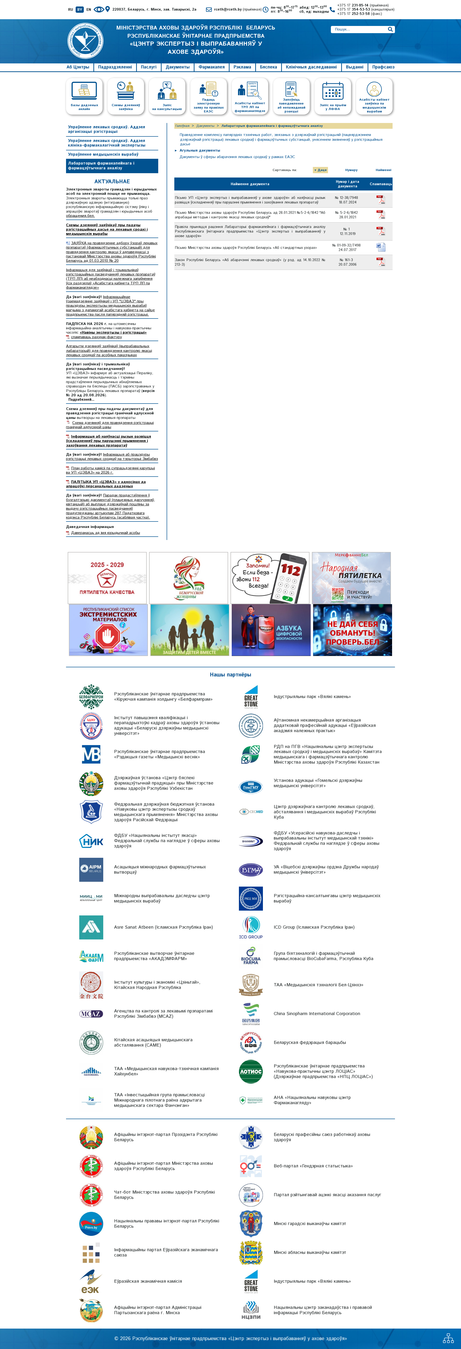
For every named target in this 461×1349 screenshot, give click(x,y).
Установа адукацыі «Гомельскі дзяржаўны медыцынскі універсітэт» (318, 783)
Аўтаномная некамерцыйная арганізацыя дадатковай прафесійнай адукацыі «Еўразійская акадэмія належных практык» (325, 725)
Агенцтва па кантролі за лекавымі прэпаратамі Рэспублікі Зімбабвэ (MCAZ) (163, 1014)
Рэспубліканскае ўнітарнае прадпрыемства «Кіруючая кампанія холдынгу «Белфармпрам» (163, 697)
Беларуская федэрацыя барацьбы (310, 1042)
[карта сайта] (448, 1341)
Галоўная (182, 125)
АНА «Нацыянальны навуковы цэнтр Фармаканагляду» (312, 1100)
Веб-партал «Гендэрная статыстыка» (313, 1166)
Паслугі (149, 67)
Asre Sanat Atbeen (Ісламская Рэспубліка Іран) (163, 927)
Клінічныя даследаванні (311, 67)
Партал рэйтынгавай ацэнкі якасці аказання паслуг (327, 1195)
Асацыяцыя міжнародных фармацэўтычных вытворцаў (160, 870)
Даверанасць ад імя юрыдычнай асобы (105, 533)
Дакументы (178, 67)
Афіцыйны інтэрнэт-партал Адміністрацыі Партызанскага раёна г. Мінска (157, 1310)
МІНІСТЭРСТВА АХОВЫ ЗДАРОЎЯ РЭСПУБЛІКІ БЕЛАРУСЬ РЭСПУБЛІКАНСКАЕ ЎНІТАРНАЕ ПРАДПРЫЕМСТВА (195, 40)
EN (88, 10)
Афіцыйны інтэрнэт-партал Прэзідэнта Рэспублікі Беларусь (166, 1137)
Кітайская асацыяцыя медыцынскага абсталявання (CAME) (153, 1043)
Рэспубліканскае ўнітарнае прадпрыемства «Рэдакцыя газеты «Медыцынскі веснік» (159, 754)
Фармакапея (212, 67)
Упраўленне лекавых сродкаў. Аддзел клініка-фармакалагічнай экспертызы (107, 143)
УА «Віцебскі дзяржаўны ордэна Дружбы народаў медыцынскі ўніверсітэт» (326, 870)
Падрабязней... (81, 399)
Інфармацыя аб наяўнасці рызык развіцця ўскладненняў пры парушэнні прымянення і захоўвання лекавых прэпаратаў (108, 441)
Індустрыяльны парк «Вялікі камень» (312, 696)
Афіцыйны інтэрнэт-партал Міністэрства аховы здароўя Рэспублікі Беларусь (163, 1166)
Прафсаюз (383, 67)
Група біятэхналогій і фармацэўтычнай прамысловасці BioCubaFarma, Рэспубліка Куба (323, 956)
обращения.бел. (80, 216)
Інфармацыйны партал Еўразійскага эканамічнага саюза (166, 1252)
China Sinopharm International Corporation (317, 1014)
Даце (322, 170)
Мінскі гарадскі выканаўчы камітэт (310, 1223)
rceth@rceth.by (238, 9)
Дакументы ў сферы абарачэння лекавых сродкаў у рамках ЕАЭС (237, 157)
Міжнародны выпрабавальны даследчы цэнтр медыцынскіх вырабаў (162, 898)
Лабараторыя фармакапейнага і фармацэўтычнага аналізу (101, 165)
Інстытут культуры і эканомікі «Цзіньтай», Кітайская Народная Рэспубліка (157, 985)
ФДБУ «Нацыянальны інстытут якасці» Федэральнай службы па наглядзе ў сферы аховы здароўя (167, 840)
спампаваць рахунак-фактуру (96, 337)
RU (70, 10)
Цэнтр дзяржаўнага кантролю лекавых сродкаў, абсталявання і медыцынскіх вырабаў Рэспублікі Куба (325, 812)
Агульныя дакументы (200, 150)
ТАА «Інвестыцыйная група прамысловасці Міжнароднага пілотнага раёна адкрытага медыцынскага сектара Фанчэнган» (159, 1100)
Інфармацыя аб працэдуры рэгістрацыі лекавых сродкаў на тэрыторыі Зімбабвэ (112, 457)
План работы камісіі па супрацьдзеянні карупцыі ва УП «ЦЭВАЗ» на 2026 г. (110, 470)
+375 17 (363, 5)
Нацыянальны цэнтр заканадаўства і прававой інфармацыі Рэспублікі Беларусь (323, 1310)
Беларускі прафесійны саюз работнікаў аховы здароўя (322, 1137)
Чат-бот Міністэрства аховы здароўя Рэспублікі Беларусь (164, 1195)
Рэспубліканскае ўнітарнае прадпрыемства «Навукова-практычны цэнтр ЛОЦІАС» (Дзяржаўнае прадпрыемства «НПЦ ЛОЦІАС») (323, 1071)
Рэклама (242, 67)
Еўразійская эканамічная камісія (148, 1281)
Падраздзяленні (115, 67)
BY (79, 10)
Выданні (355, 67)
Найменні (383, 170)
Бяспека (268, 67)
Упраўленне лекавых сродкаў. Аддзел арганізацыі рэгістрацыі (106, 129)
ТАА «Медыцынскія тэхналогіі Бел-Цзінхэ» (319, 985)
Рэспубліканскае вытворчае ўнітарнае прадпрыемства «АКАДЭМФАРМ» (154, 956)
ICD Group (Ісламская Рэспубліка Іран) (314, 927)
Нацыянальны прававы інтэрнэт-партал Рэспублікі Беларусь (166, 1224)
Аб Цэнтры (78, 67)
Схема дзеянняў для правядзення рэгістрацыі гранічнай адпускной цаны (110, 425)
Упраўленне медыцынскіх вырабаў (103, 154)
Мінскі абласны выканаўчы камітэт (310, 1252)
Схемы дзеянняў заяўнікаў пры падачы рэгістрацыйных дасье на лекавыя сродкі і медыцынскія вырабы (107, 229)
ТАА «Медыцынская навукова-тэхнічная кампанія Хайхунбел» (166, 1071)
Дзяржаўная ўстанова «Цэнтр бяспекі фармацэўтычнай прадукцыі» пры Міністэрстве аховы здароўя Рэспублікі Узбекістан (163, 783)
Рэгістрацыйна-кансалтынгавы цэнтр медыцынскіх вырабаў (327, 898)
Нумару (351, 170)
